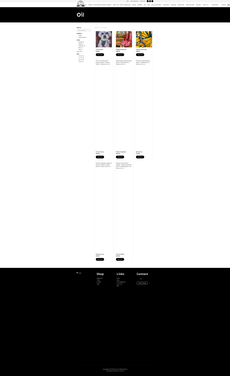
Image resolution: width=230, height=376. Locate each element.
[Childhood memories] (124, 39)
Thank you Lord (100, 254)
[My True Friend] (104, 105)
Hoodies (99, 282)
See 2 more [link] (79, 51)
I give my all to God (141, 49)
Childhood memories (121, 49)
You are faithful (120, 254)
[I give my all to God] (144, 39)
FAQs (127, 1)
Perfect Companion (121, 152)
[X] (150, 1)
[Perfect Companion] (124, 105)
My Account (142, 1)
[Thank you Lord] (104, 207)
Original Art (100, 278)
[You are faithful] (124, 207)
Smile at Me (139, 152)
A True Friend (99, 49)
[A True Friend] (104, 39)
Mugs (98, 284)
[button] (209, 4)
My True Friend (100, 152)
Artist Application (134, 1)
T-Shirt (98, 280)
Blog (118, 285)
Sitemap (122, 370)
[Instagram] (152, 1)
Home (118, 278)
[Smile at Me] (144, 105)
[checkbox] (84, 35)
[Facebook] (148, 1)
